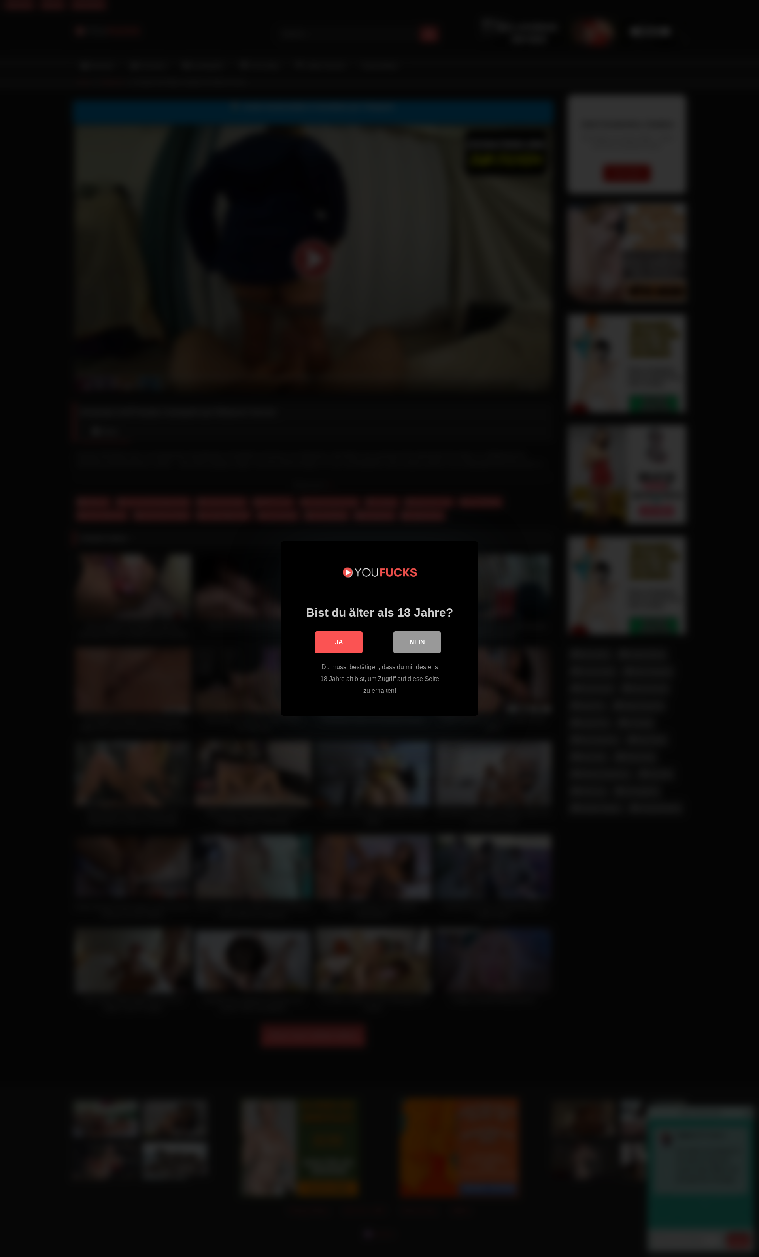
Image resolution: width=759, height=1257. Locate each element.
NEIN (417, 642)
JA (339, 642)
